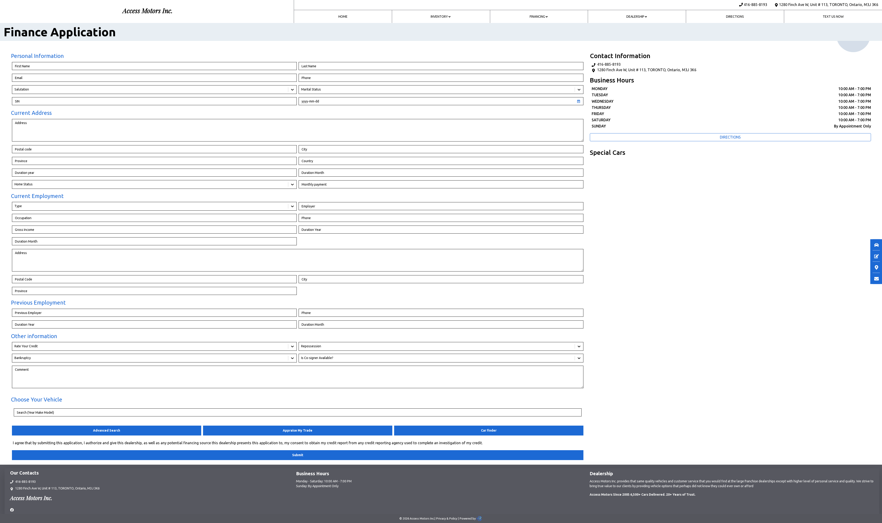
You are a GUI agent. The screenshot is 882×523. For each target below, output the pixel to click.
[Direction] (874, 267)
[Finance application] (874, 255)
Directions (730, 137)
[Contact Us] (874, 278)
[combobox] (14, 89)
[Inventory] (874, 244)
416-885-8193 (755, 5)
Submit (297, 455)
